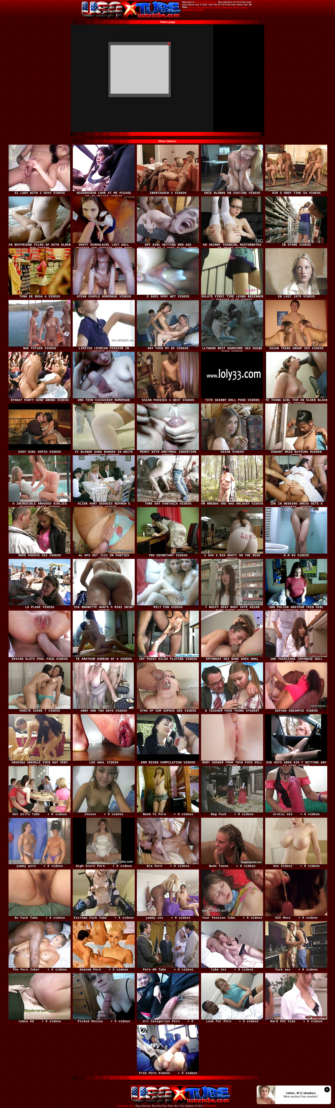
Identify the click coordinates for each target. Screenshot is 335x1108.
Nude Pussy (199, 10)
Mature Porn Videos (210, 7)
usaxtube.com (125, 1106)
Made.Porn (227, 7)
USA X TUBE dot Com (205, 2)
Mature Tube (194, 7)
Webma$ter (210, 1106)
